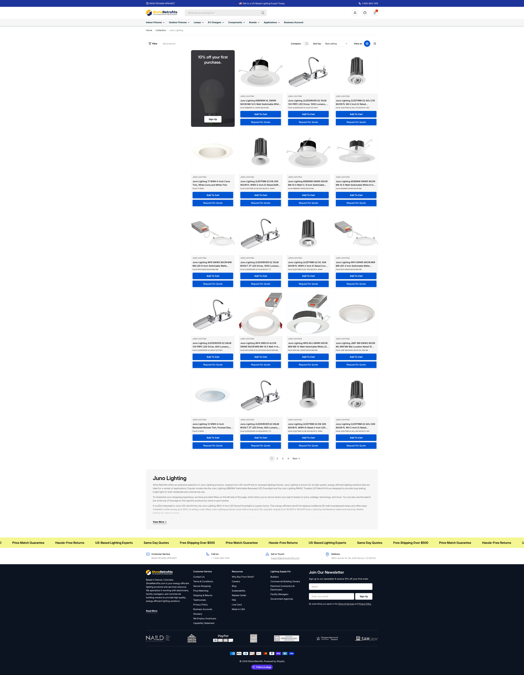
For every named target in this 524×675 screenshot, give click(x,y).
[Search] (262, 12)
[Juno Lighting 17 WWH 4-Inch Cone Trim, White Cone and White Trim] (213, 152)
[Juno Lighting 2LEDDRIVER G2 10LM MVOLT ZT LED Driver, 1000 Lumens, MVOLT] (260, 233)
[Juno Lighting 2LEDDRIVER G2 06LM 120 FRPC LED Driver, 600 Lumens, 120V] (213, 314)
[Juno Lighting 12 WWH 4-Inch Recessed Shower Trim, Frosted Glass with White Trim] (213, 395)
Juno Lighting (247, 96)
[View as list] (374, 43)
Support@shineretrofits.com (285, 558)
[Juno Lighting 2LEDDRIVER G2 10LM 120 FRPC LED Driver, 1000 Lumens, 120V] (308, 72)
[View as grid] (367, 43)
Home (149, 30)
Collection (161, 30)
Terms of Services (346, 604)
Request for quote (260, 122)
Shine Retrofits (255, 661)
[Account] (355, 13)
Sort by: (317, 43)
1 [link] (271, 458)
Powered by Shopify (274, 661)
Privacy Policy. (364, 604)
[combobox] (226, 13)
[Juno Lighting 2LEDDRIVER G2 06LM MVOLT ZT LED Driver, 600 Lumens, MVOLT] (260, 395)
